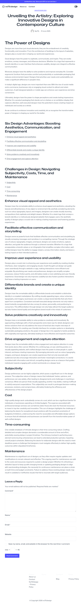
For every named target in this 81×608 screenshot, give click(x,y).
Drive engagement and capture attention (22, 159)
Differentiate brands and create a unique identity (25, 150)
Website (8, 534)
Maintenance (12, 196)
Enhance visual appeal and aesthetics (21, 137)
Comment (9, 491)
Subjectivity (11, 182)
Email (7, 525)
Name (8, 515)
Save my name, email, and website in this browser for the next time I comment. (39, 544)
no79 (37, 31)
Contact (32, 579)
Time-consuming (13, 191)
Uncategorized (40, 10)
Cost (8, 187)
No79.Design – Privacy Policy (33, 584)
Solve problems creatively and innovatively (23, 154)
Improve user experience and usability (21, 146)
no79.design (11, 6)
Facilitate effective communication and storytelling (26, 141)
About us (32, 577)
